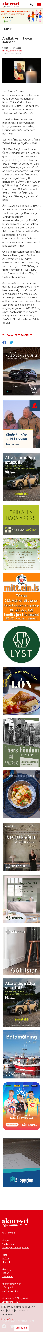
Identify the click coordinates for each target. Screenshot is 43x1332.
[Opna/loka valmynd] (39, 4)
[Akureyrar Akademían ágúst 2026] (21, 16)
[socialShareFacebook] (4, 343)
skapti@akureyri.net (12, 51)
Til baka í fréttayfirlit (17, 335)
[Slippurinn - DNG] (21, 1163)
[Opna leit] (31, 4)
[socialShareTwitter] (11, 343)
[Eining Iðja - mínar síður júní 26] (21, 597)
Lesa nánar (7, 1319)
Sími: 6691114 (8, 1233)
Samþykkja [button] (21, 1328)
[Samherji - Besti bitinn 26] (21, 794)
